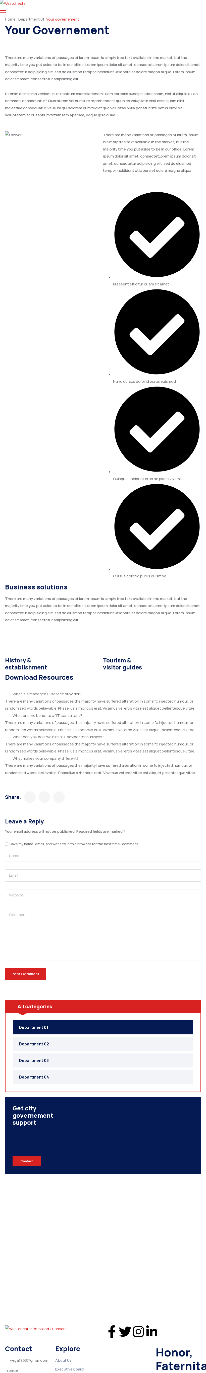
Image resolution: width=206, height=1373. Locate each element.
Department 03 (34, 1060)
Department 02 (34, 1044)
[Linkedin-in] (151, 1331)
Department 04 (34, 1077)
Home (10, 19)
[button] (103, 694)
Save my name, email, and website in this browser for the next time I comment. (74, 844)
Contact (26, 1161)
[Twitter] (125, 1331)
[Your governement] (30, 797)
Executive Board (69, 1369)
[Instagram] (138, 1331)
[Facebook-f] (112, 1331)
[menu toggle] (3, 12)
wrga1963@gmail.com (29, 1360)
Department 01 (31, 19)
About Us (63, 1360)
